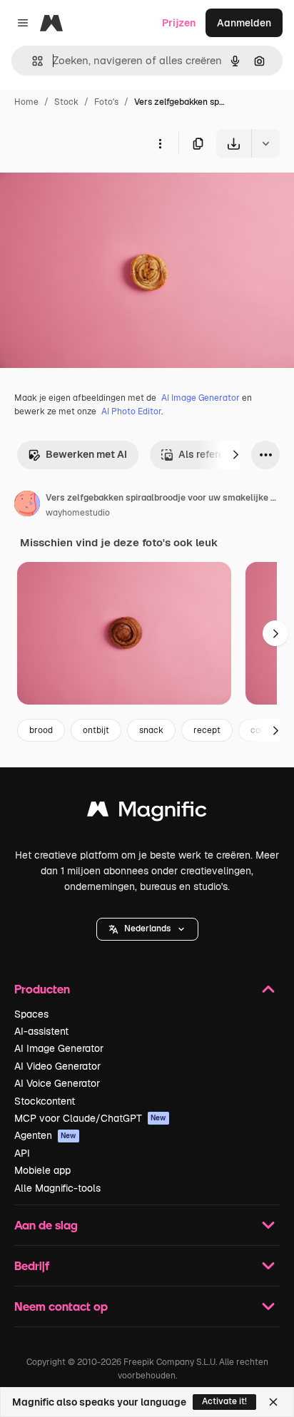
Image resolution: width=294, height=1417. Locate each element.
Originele (93, 191)
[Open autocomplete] (31, 61)
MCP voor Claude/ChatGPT (90, 1118)
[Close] (273, 1402)
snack (151, 730)
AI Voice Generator (57, 1083)
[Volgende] (235, 455)
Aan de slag (46, 1224)
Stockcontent (44, 1101)
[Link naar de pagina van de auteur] (27, 506)
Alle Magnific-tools (57, 1188)
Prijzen (179, 22)
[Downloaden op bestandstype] (265, 143)
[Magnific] (147, 813)
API (22, 1153)
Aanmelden (244, 22)
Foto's (106, 102)
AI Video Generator (57, 1066)
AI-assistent (41, 1031)
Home (26, 102)
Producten (42, 988)
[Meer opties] (160, 143)
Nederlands (147, 928)
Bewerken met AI (86, 454)
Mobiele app (42, 1170)
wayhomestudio (78, 512)
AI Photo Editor (131, 411)
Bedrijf (31, 1265)
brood (41, 730)
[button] (147, 929)
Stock (66, 102)
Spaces (31, 1014)
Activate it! (224, 1401)
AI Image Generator (200, 398)
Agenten (45, 1135)
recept (206, 730)
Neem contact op (61, 1306)
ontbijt (96, 730)
